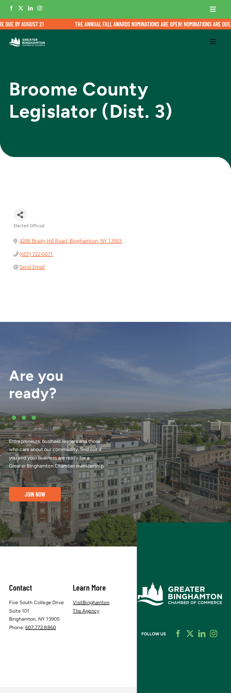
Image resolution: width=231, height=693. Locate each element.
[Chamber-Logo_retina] (179, 585)
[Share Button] (20, 215)
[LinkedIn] (30, 8)
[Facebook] (11, 8)
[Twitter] (20, 8)
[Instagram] (39, 8)
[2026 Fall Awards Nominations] (115, 24)
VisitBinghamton (91, 602)
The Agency (86, 611)
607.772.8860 (40, 627)
